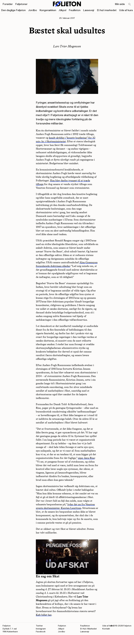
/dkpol (62, 10)
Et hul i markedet (106, 10)
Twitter (39, 625)
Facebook (40, 631)
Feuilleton (74, 10)
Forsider (8, 4)
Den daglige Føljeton (13, 10)
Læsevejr (88, 10)
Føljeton (62, 625)
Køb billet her (43, 614)
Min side (120, 4)
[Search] (129, 4)
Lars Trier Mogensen (67, 46)
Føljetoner (21, 4)
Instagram (41, 628)
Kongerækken (48, 10)
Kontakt (106, 628)
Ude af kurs (126, 10)
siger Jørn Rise (86, 457)
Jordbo (32, 10)
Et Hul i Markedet (88, 628)
